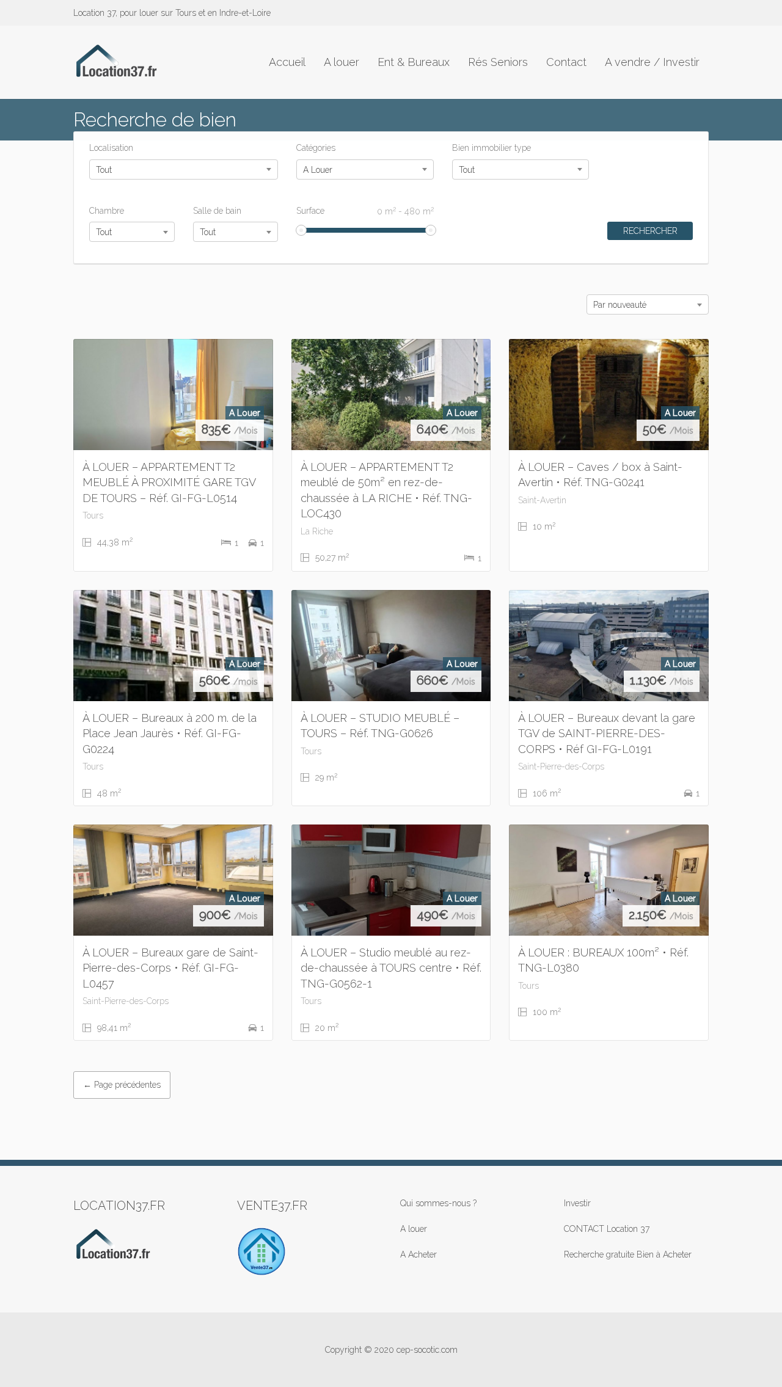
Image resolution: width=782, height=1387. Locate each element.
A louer (341, 62)
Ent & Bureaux (414, 62)
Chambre (106, 211)
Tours (92, 515)
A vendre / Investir (652, 62)
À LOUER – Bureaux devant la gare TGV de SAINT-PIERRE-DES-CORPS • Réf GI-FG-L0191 (606, 733)
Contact (566, 62)
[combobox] (183, 169)
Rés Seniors (498, 62)
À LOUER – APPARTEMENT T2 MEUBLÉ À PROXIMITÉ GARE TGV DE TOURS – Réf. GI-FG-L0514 (168, 482)
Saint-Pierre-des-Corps (561, 766)
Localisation (111, 148)
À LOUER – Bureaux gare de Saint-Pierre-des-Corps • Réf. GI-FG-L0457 (170, 968)
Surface (365, 210)
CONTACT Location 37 (606, 1229)
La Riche (317, 531)
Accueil (287, 62)
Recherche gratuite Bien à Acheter (628, 1254)
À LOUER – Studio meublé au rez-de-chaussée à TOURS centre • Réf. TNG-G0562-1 (391, 968)
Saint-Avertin (542, 500)
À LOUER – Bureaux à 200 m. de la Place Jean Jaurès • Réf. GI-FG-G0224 (169, 733)
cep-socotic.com (427, 1350)
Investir (577, 1203)
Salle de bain (217, 211)
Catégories (315, 148)
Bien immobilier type (491, 148)
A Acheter (418, 1254)
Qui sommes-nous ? (438, 1203)
